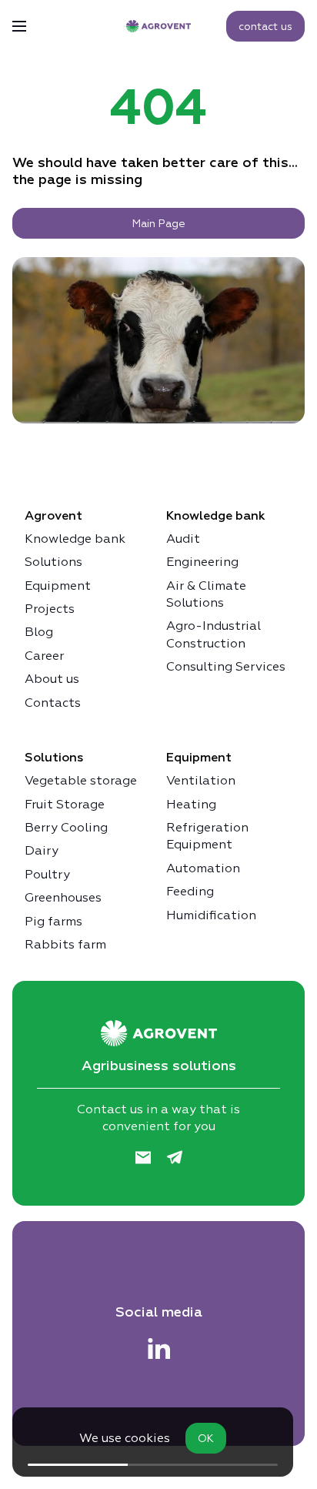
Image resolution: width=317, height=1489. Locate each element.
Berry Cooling (66, 827)
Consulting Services (225, 666)
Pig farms (53, 921)
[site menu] (19, 26)
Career (44, 655)
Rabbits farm (65, 944)
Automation (203, 868)
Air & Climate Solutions (206, 594)
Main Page (158, 223)
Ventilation (200, 780)
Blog (39, 631)
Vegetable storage (81, 780)
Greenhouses (63, 897)
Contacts (53, 702)
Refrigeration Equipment (207, 836)
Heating (191, 804)
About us (52, 678)
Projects (50, 608)
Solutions (53, 561)
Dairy (41, 850)
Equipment (58, 585)
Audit (183, 538)
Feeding (190, 891)
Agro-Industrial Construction (213, 634)
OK (206, 1438)
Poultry (47, 874)
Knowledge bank (75, 538)
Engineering (202, 561)
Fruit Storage (65, 804)
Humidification (211, 915)
